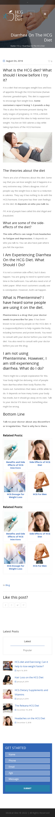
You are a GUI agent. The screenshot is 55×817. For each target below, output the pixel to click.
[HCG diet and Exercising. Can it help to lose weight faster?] (7, 665)
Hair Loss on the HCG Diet (29, 677)
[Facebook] (5, 605)
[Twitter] (17, 605)
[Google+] (11, 605)
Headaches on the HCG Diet (30, 718)
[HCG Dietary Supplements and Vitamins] (7, 693)
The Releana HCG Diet (27, 705)
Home (13, 46)
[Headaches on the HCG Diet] (7, 720)
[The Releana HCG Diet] (7, 708)
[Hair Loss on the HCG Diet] (7, 679)
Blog (19, 46)
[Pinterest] (23, 605)
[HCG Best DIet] (13, 16)
